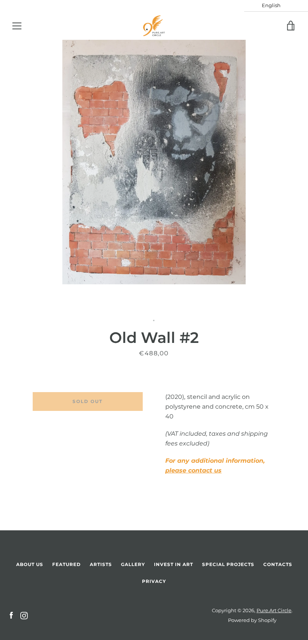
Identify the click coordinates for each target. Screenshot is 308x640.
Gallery (133, 564)
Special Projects (228, 564)
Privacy (154, 581)
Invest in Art (173, 564)
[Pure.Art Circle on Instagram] (24, 615)
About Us (29, 564)
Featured (66, 564)
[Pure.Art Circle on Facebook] (11, 615)
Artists (101, 564)
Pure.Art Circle (274, 610)
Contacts (277, 564)
